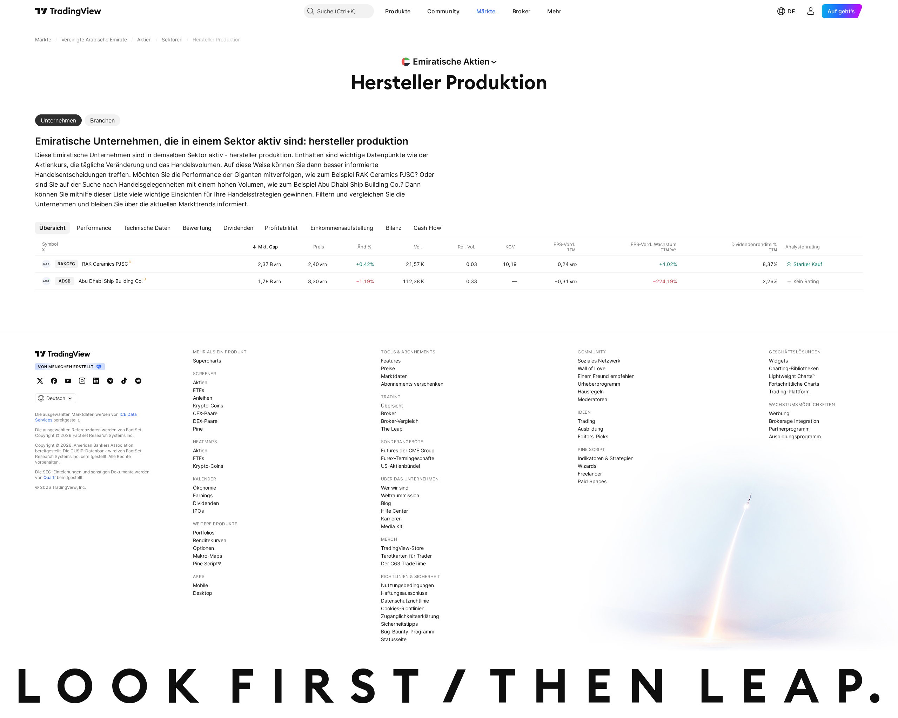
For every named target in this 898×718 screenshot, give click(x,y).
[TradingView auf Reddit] (138, 381)
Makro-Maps (207, 556)
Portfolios (203, 533)
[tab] (58, 120)
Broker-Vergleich (399, 421)
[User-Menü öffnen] (811, 11)
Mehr (554, 11)
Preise (388, 368)
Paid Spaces (592, 481)
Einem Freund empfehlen (606, 376)
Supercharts (207, 361)
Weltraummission (400, 495)
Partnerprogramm (789, 429)
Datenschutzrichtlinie (405, 601)
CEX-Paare (205, 413)
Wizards (587, 466)
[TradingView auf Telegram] (110, 381)
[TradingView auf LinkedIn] (96, 381)
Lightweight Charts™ (792, 376)
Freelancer (590, 474)
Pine (198, 429)
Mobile (200, 585)
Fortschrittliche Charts (794, 384)
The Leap (392, 429)
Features (391, 361)
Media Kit (391, 526)
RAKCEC (66, 263)
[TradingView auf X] (40, 381)
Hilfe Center (394, 511)
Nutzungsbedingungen (407, 585)
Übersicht (392, 405)
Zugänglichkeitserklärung (410, 616)
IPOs (198, 511)
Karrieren (391, 518)
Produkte (397, 11)
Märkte (486, 11)
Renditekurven (209, 540)
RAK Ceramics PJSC (105, 264)
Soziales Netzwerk (599, 361)
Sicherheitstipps (399, 624)
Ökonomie (204, 488)
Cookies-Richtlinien (402, 608)
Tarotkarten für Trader (406, 556)
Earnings (203, 495)
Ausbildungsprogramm (795, 436)
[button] (416, 11)
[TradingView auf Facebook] (54, 381)
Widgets (778, 361)
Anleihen (202, 398)
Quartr (49, 477)
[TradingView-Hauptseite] (63, 354)
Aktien (200, 382)
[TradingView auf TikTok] (124, 381)
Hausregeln (591, 391)
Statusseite (394, 639)
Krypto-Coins (208, 405)
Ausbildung (590, 429)
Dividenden (206, 503)
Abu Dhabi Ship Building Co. (111, 281)
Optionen (203, 548)
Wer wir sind (395, 488)
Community (443, 11)
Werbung (779, 413)
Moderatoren (592, 399)
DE (791, 11)
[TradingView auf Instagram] (82, 381)
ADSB (65, 281)
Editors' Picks (593, 436)
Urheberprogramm (599, 384)
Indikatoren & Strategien (606, 458)
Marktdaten (394, 376)
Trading (586, 421)
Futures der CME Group (408, 450)
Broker (521, 11)
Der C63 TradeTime (403, 563)
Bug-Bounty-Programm (407, 631)
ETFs (198, 390)
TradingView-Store (402, 548)
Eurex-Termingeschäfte (407, 458)
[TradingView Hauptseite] (68, 11)
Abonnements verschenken (412, 384)
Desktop (202, 593)
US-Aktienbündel (400, 466)
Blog (386, 503)
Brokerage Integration (794, 421)
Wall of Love (591, 368)
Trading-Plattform (789, 391)
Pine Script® (207, 563)
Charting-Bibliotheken (794, 368)
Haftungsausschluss (404, 593)
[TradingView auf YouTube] (68, 381)
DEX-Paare (205, 421)
